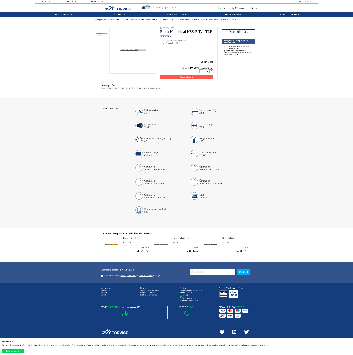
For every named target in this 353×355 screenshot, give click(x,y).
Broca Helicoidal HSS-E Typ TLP (194, 20)
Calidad (104, 290)
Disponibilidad (238, 31)
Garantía (104, 295)
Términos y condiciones (149, 290)
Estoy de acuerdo (13, 351)
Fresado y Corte (138, 20)
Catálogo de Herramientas (105, 20)
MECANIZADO (123, 20)
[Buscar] (213, 8)
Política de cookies (147, 293)
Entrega (104, 293)
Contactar (304, 1)
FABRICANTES (97, 1)
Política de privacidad (148, 295)
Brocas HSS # (152, 20)
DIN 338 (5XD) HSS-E (169, 20)
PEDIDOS (45, 1)
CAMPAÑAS (70, 1)
